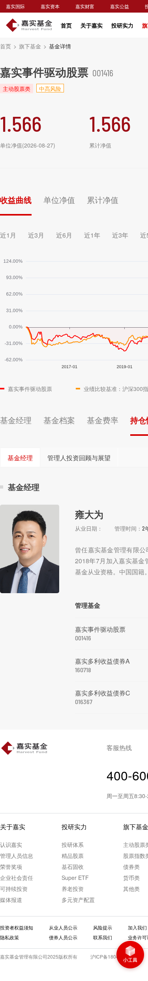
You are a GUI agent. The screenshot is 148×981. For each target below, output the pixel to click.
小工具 (130, 955)
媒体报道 (11, 900)
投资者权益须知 (16, 927)
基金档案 (59, 420)
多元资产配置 (78, 900)
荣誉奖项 (11, 866)
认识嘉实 (11, 844)
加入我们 (137, 927)
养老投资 (73, 888)
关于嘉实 (92, 25)
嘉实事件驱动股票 (100, 629)
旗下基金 (33, 46)
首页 (66, 25)
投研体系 (73, 844)
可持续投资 (14, 888)
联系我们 (102, 937)
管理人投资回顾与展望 (79, 457)
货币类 (131, 877)
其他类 (131, 888)
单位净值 (59, 199)
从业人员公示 (63, 927)
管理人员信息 (16, 855)
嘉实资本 (50, 6)
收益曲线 (16, 199)
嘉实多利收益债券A (102, 661)
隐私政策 (9, 937)
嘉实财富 (84, 6)
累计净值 (102, 199)
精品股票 (73, 855)
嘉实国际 (15, 6)
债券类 (131, 866)
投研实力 (122, 25)
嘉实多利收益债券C (102, 692)
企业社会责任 (16, 877)
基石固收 (73, 866)
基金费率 (102, 420)
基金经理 (16, 420)
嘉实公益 (119, 6)
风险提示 (102, 927)
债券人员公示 (63, 937)
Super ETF (75, 877)
